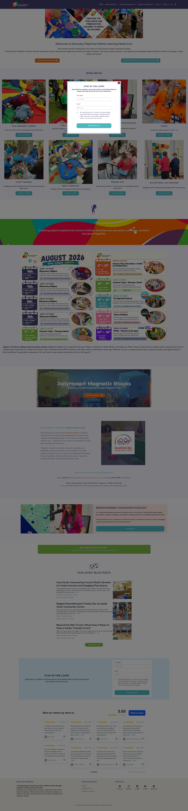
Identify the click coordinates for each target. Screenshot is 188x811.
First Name (80, 95)
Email (79, 104)
